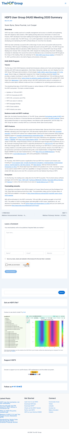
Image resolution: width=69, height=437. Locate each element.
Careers (51, 412)
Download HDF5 (29, 406)
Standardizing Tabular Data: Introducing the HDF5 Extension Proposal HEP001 (9, 421)
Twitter (51, 404)
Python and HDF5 (29, 410)
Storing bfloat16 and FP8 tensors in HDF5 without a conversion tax (8, 407)
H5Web (13, 351)
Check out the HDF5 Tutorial (32, 408)
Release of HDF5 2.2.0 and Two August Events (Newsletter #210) (10, 416)
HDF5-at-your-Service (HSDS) (33, 412)
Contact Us (52, 408)
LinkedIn (51, 406)
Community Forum (54, 402)
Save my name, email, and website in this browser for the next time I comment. (29, 259)
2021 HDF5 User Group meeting (45, 55)
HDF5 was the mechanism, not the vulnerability (9, 402)
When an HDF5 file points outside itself (8, 411)
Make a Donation (53, 410)
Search (61, 292)
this (24, 312)
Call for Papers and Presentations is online (37, 203)
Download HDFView (30, 404)
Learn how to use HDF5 (31, 402)
